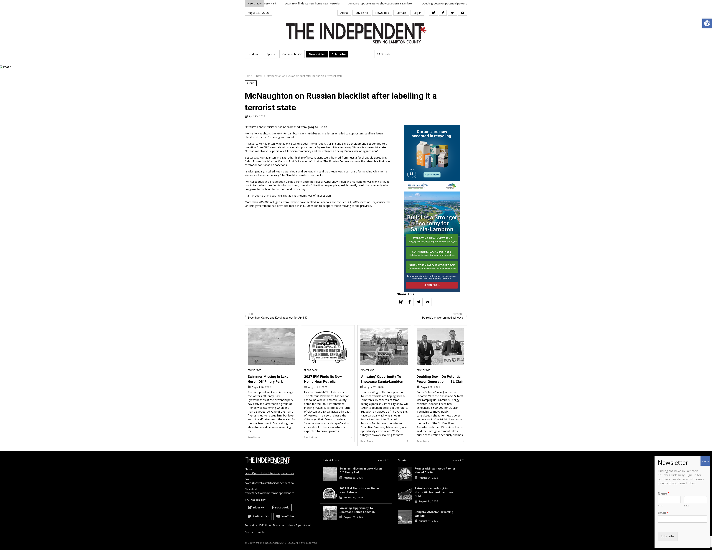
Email (663, 513)
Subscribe (668, 536)
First (660, 505)
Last (686, 505)
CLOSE (705, 460)
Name (663, 493)
